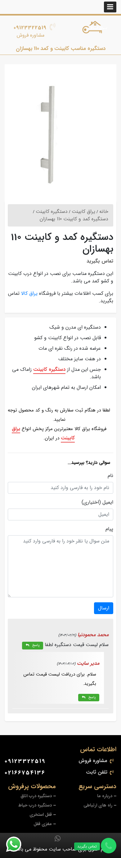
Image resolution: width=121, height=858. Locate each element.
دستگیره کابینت (49, 369)
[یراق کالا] (96, 28)
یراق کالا (29, 293)
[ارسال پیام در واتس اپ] (17, 844)
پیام (109, 529)
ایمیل (107, 502)
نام (110, 475)
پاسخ (35, 645)
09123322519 (30, 28)
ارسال (103, 608)
